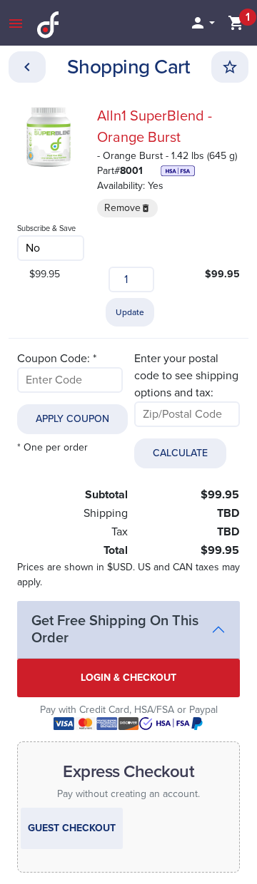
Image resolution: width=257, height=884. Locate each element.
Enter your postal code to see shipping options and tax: (186, 375)
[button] (202, 23)
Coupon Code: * (56, 358)
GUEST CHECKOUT (72, 828)
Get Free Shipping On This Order (114, 629)
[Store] (27, 67)
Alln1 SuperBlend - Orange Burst (154, 127)
